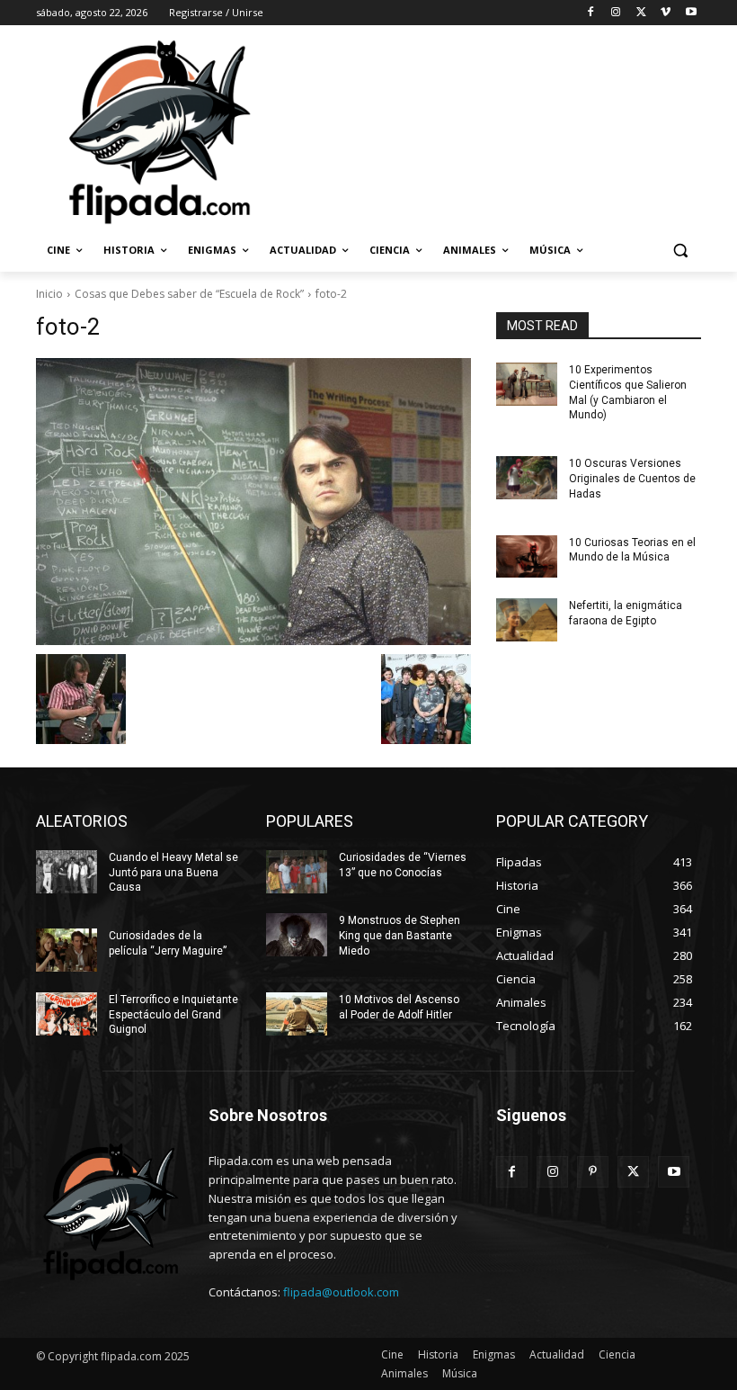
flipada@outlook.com (341, 1292)
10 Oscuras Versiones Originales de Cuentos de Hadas (632, 478)
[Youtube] (690, 13)
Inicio (49, 293)
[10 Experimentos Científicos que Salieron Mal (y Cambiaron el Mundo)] (526, 384)
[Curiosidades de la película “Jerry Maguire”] (66, 950)
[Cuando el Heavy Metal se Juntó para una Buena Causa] (66, 871)
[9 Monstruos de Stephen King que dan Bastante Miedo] (296, 934)
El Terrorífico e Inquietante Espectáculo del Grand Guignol (173, 1014)
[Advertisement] (490, 130)
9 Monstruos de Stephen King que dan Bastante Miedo (399, 935)
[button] (680, 250)
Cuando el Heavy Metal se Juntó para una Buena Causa (173, 872)
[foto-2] (253, 501)
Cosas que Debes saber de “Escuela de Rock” (189, 293)
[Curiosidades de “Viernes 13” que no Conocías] (296, 871)
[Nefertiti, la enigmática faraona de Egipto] (526, 619)
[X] (641, 13)
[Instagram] (616, 13)
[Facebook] (591, 13)
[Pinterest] (592, 1172)
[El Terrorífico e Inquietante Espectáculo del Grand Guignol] (66, 1014)
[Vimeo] (665, 13)
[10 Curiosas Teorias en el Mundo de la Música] (526, 556)
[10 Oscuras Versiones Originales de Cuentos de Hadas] (526, 477)
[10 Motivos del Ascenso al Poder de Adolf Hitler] (296, 1014)
